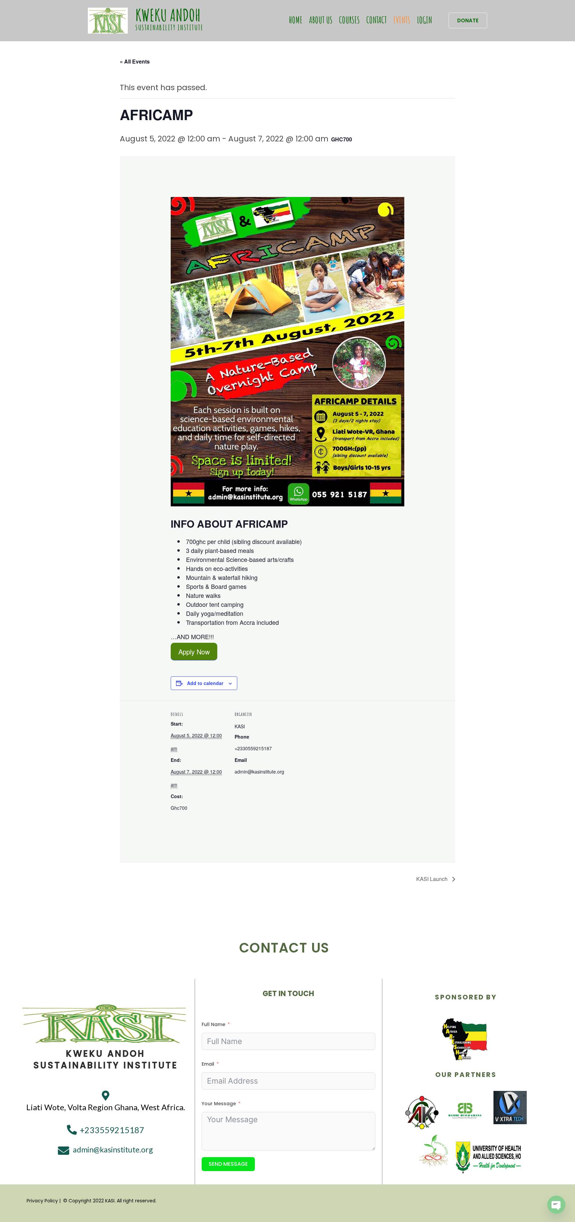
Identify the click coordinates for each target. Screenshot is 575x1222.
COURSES (349, 20)
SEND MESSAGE (228, 1164)
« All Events (135, 61)
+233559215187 (112, 1130)
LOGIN (424, 20)
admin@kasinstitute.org (113, 1149)
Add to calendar (205, 683)
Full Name (213, 1024)
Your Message (219, 1103)
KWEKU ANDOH (168, 14)
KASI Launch (432, 879)
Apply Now (194, 651)
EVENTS (401, 20)
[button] (468, 20)
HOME (295, 20)
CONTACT (376, 20)
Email (208, 1064)
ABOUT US (320, 20)
